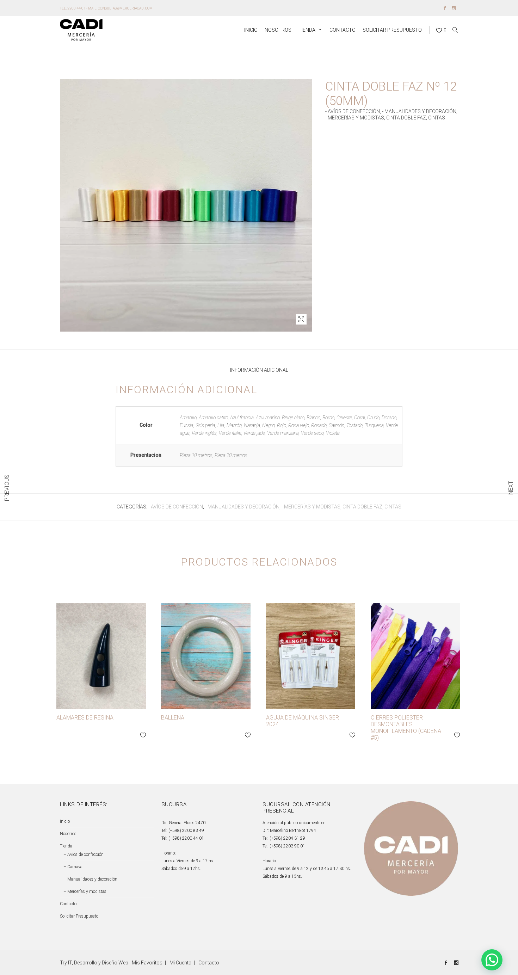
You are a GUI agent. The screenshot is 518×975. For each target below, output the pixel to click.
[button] (301, 319)
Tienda (66, 846)
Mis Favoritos (147, 962)
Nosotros (68, 833)
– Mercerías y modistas (84, 891)
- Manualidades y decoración (419, 111)
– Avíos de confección (83, 854)
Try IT (66, 962)
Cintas (436, 118)
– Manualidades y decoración (90, 879)
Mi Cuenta (180, 962)
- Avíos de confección (352, 111)
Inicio (65, 821)
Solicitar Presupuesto (79, 916)
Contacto (68, 903)
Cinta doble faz (406, 118)
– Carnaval (73, 866)
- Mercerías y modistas (354, 118)
